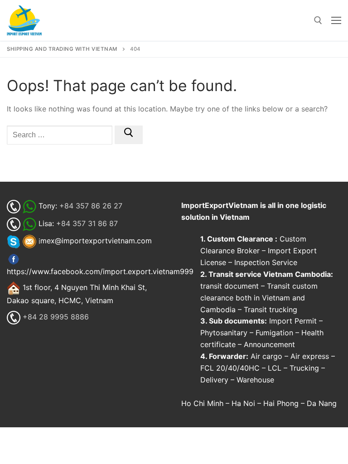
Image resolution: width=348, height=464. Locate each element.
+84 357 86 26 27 (90, 205)
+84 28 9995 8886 (56, 316)
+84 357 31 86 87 (87, 223)
